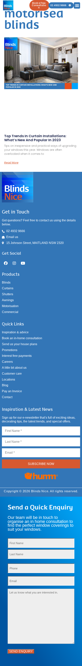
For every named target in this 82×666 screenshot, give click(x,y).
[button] (77, 5)
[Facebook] (6, 263)
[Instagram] (14, 263)
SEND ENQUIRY (21, 651)
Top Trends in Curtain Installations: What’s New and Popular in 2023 (35, 138)
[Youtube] (23, 263)
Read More (11, 162)
